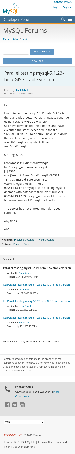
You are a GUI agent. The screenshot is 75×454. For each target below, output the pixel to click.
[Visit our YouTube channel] (22, 406)
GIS (24, 38)
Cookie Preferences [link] (24, 446)
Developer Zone (16, 19)
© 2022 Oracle (32, 435)
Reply (16, 244)
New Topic (37, 60)
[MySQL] (11, 8)
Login (56, 7)
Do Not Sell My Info (24, 442)
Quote (27, 244)
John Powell (25, 306)
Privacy (8, 442)
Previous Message (24, 239)
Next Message (46, 239)
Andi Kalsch (25, 272)
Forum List (10, 38)
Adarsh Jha (24, 322)
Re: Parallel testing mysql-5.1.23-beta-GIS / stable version (36, 284)
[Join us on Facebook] (7, 406)
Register (67, 7)
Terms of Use (45, 442)
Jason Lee (24, 289)
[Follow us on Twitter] (14, 406)
